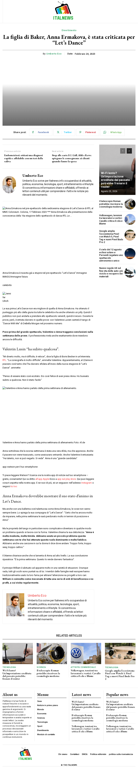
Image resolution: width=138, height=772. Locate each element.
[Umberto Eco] (11, 184)
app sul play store (66, 479)
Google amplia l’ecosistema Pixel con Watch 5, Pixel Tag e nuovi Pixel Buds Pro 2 (111, 236)
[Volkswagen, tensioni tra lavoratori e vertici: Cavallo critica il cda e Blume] (130, 219)
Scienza (41, 667)
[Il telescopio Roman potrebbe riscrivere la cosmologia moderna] (130, 204)
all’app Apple (42, 479)
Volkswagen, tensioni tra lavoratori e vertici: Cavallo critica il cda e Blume (111, 219)
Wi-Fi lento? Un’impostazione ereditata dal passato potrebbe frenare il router (115, 180)
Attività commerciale (83, 667)
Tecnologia (9, 667)
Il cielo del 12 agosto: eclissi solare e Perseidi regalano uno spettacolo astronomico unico (111, 255)
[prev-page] (122, 151)
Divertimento (69, 30)
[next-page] (129, 151)
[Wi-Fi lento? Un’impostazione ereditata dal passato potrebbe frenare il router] (18, 653)
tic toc (14, 486)
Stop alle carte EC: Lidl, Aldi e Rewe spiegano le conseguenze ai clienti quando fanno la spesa (71, 158)
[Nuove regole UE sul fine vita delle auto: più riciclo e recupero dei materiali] (130, 272)
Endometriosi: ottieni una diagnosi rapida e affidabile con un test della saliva (23, 158)
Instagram (86, 482)
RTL (4, 360)
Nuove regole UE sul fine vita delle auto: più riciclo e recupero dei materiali (111, 272)
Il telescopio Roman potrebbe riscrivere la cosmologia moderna (111, 204)
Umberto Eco (54, 53)
